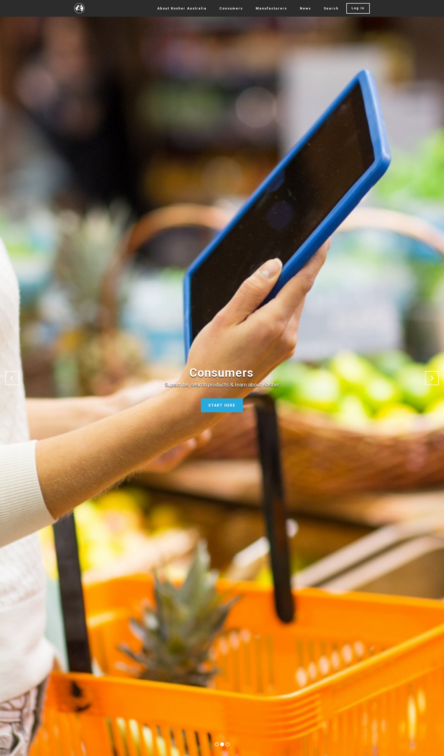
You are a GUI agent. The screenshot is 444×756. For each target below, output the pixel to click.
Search (331, 8)
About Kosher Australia (182, 8)
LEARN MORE (222, 405)
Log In (358, 8)
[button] (12, 378)
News (305, 8)
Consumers (231, 8)
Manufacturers (271, 8)
